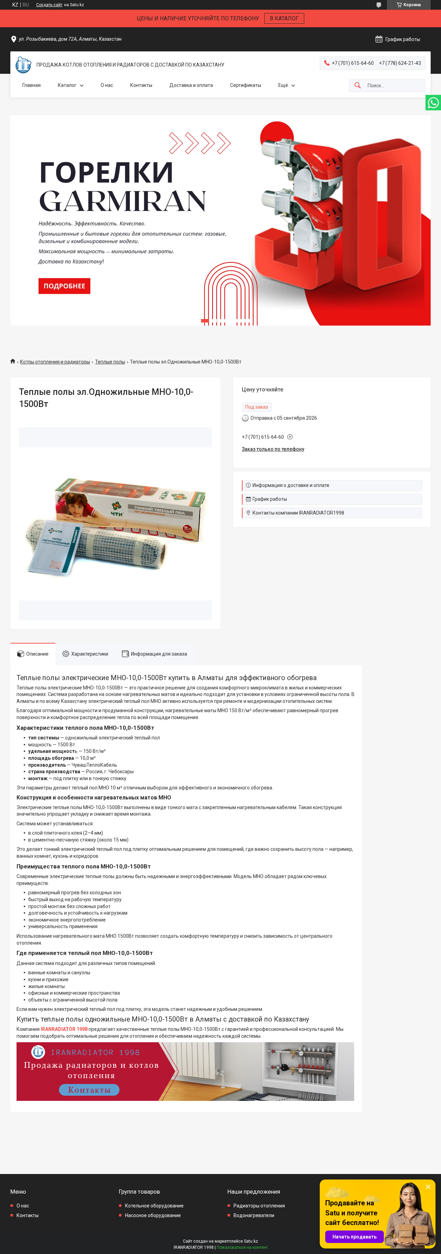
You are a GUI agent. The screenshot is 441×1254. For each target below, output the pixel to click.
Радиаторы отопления (259, 1205)
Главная (31, 85)
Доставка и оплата (191, 85)
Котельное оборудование (154, 1205)
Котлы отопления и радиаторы (55, 362)
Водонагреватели (254, 1215)
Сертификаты (245, 85)
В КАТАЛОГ (284, 18)
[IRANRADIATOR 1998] (23, 65)
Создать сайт (49, 4)
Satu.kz (251, 1241)
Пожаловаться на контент (242, 1247)
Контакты (141, 85)
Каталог (67, 85)
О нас (107, 85)
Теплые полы (110, 362)
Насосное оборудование (153, 1215)
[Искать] (357, 85)
